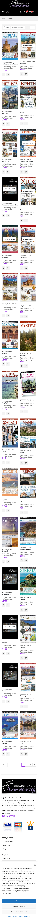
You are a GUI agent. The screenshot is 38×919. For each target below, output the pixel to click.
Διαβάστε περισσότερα (22, 74)
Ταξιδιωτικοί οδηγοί (7, 62)
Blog (4, 849)
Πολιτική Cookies (12, 916)
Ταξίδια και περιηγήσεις (8, 449)
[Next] (34, 765)
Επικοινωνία (6, 845)
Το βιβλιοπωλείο (8, 841)
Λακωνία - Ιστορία (6, 303)
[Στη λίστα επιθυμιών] (8, 74)
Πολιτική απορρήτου (24, 916)
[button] (35, 864)
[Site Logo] (19, 4)
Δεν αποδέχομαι (19, 906)
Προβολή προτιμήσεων (19, 912)
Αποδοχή (19, 901)
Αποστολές (6, 858)
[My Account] (21, 12)
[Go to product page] (10, 46)
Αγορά (3, 74)
